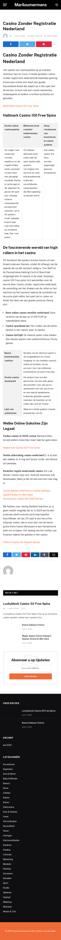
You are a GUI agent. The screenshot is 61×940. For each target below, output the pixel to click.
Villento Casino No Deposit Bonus (21, 542)
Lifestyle (7, 854)
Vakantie (7, 892)
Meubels (7, 864)
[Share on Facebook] (11, 44)
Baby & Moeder (10, 778)
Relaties (7, 869)
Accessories (9, 764)
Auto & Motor (9, 774)
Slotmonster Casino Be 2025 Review (23, 498)
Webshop (7, 902)
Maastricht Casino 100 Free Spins (21, 447)
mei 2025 (7, 745)
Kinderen (7, 845)
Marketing (8, 859)
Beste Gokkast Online (33, 625)
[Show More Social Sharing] (55, 44)
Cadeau (6, 793)
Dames (6, 797)
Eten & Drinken (10, 812)
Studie (6, 888)
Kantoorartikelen (11, 840)
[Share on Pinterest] (44, 44)
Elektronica (8, 807)
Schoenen (8, 873)
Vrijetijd (6, 897)
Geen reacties (36, 36)
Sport (5, 883)
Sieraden (7, 878)
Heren (6, 831)
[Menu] (5, 4)
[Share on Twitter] (27, 44)
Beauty (6, 783)
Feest (6, 816)
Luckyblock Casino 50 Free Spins (26, 604)
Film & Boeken (10, 821)
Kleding (6, 850)
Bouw (5, 788)
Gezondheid (8, 826)
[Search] (56, 4)
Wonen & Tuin (9, 911)
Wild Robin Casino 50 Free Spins (21, 106)
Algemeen (8, 769)
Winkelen (7, 907)
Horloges (7, 835)
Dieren (6, 802)
